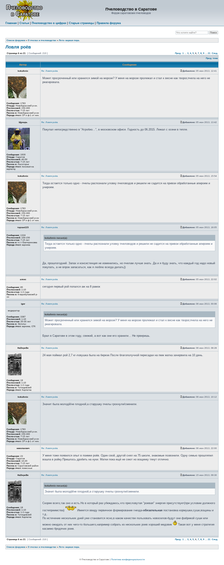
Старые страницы (81, 23)
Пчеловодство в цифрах (49, 23)
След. (215, 53)
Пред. (178, 53)
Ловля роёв (18, 47)
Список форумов (16, 40)
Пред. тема (212, 58)
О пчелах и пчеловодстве (42, 40)
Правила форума (109, 23)
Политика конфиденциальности (128, 559)
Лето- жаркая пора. (69, 40)
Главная (11, 23)
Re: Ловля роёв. (49, 71)
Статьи (24, 23)
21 (209, 53)
